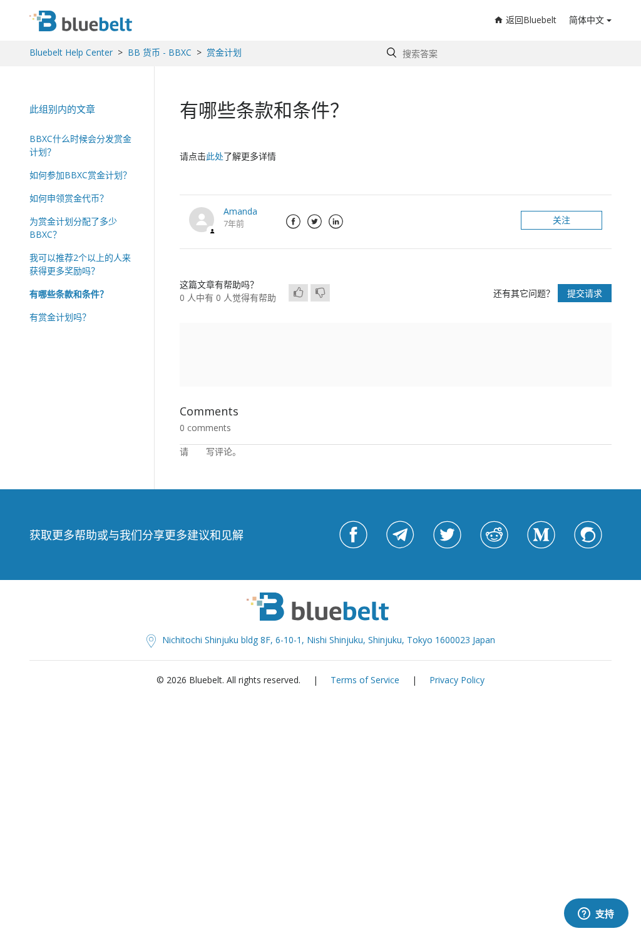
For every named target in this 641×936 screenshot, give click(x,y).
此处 (214, 156)
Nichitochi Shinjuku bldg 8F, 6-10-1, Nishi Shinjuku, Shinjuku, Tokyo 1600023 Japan (328, 640)
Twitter (314, 221)
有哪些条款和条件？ (68, 294)
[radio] (298, 293)
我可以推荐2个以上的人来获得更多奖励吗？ (80, 264)
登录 (197, 451)
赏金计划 (224, 52)
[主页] (80, 21)
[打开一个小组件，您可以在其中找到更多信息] (595, 914)
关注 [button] (561, 220)
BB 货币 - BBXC (160, 52)
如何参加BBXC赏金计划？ (80, 175)
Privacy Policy (457, 680)
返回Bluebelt (531, 20)
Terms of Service (365, 680)
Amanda (240, 211)
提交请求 (584, 293)
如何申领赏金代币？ (68, 198)
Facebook (292, 221)
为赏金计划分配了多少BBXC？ (73, 227)
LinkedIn (335, 221)
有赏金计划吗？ (60, 317)
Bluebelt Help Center (71, 52)
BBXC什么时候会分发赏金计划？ (80, 145)
